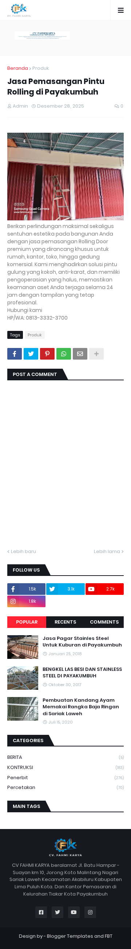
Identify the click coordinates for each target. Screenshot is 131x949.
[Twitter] (31, 354)
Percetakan (65, 787)
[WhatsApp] (63, 354)
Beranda (17, 68)
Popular (26, 621)
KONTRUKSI (65, 767)
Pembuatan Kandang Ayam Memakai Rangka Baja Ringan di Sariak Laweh (81, 707)
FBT (108, 936)
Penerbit (65, 777)
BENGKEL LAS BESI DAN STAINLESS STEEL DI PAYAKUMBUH (82, 672)
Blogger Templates (70, 936)
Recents (65, 621)
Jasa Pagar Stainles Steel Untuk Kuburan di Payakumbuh (82, 641)
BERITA (65, 757)
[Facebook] (14, 354)
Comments (104, 621)
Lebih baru (23, 551)
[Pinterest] (47, 354)
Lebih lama (107, 551)
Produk (40, 68)
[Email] (80, 354)
